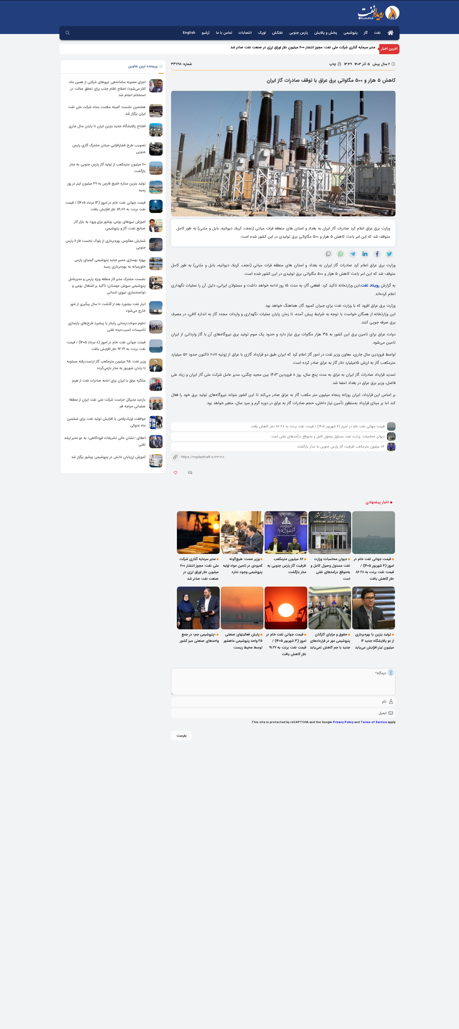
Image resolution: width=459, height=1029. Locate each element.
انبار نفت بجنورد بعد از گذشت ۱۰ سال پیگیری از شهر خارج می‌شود (108, 307)
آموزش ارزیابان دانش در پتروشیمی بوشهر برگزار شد (108, 457)
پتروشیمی (350, 33)
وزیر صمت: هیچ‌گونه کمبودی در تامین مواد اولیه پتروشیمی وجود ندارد (242, 565)
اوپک (262, 33)
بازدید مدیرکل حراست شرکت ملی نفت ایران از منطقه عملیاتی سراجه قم (107, 403)
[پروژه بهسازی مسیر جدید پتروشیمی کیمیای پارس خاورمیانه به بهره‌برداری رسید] (156, 263)
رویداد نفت (370, 285)
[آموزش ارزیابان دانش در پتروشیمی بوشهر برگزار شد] (156, 460)
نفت (377, 33)
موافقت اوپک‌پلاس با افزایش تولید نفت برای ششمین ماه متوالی (106, 422)
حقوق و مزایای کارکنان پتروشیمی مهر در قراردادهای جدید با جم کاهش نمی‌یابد (330, 641)
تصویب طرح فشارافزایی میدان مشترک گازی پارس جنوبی (109, 149)
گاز (366, 33)
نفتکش (277, 33)
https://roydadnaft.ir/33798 (197, 457)
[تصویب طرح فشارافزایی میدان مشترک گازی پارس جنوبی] (156, 149)
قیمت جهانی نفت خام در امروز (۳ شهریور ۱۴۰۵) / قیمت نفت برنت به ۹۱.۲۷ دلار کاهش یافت (286, 644)
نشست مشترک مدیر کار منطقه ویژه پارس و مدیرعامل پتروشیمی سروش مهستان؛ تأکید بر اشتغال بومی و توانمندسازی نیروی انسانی (107, 285)
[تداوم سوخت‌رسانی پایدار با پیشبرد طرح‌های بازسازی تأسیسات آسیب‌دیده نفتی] (156, 327)
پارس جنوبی (298, 33)
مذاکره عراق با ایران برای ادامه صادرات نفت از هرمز (109, 380)
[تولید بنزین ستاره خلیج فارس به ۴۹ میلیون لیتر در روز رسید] (156, 187)
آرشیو (206, 33)
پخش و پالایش (325, 33)
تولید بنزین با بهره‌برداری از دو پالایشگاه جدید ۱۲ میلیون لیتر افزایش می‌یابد (374, 641)
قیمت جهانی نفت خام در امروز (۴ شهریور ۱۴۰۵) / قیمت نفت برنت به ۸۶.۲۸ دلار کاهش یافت (318, 426)
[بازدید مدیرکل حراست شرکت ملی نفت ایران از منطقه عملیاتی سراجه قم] (156, 403)
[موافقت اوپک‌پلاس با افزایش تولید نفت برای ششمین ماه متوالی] (156, 422)
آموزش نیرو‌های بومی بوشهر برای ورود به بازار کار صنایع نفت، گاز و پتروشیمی (110, 225)
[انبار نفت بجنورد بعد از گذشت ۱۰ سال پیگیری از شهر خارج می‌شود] (156, 307)
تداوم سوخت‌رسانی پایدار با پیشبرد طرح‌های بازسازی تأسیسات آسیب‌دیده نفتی (107, 327)
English (189, 33)
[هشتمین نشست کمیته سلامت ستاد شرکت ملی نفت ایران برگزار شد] (156, 110)
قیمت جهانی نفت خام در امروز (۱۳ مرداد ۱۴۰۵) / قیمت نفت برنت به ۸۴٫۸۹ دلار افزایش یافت (105, 206)
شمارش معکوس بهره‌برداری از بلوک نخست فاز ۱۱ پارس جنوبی (105, 244)
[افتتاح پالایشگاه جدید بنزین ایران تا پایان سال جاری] (156, 129)
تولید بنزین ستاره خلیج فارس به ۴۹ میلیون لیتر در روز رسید (106, 187)
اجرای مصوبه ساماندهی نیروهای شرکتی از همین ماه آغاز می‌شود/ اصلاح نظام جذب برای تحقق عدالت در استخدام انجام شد (107, 88)
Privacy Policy (343, 722)
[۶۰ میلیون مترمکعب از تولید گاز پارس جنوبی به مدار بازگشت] (156, 168)
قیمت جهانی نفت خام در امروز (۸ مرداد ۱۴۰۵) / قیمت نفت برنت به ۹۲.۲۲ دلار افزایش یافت (106, 346)
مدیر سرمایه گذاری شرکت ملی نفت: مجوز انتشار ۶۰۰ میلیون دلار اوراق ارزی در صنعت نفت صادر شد (303, 49)
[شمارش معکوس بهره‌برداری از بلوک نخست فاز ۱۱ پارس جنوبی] (156, 244)
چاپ (333, 64)
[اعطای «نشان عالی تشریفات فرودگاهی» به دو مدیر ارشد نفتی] (156, 441)
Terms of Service (373, 722)
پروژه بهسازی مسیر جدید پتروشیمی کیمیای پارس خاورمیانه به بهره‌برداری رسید (110, 263)
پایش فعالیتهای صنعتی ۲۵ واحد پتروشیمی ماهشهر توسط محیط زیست (243, 641)
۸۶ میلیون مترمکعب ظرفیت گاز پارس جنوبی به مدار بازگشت (341, 446)
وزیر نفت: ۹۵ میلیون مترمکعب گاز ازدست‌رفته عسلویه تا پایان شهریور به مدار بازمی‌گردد (106, 365)
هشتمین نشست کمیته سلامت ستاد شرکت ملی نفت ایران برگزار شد (107, 110)
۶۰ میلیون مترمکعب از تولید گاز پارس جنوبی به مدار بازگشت (108, 168)
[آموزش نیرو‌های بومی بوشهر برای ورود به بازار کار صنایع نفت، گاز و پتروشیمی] (156, 225)
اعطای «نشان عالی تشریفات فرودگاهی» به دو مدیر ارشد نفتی (105, 441)
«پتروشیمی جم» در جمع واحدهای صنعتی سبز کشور (199, 638)
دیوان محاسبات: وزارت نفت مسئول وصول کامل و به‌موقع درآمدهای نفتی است (328, 436)
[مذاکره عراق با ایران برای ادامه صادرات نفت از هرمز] (156, 384)
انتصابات (245, 33)
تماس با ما (224, 33)
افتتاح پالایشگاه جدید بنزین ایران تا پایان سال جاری (107, 126)
